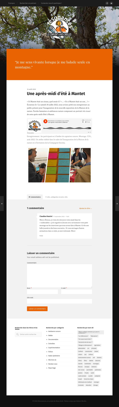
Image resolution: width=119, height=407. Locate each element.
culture (80, 354)
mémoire (94, 366)
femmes (99, 357)
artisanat (93, 348)
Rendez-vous (52, 364)
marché (80, 363)
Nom (29, 288)
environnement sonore (84, 357)
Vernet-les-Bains (88, 379)
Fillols (80, 360)
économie (81, 385)
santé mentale (82, 376)
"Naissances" (94, 336)
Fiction (50, 352)
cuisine (96, 351)
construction (88, 351)
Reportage (52, 368)
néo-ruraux (81, 370)
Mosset (80, 366)
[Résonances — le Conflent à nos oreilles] (59, 27)
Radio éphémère (54, 356)
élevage (96, 385)
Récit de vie (52, 360)
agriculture (97, 345)
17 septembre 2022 (61, 216)
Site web (30, 297)
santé (92, 373)
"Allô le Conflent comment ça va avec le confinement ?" (88, 332)
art (88, 348)
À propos (11, 3)
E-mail (64, 288)
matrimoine (88, 363)
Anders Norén (81, 401)
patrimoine (98, 370)
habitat (91, 360)
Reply (41, 236)
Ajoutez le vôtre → (85, 208)
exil (94, 357)
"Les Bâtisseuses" (83, 336)
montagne (96, 363)
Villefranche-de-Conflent (85, 382)
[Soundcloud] (111, 3)
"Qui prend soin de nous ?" (85, 342)
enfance (91, 354)
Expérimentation (54, 348)
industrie (97, 360)
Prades (87, 373)
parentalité (90, 370)
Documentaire (53, 339)
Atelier (50, 335)
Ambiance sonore (54, 331)
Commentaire (31, 263)
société (90, 376)
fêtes (85, 360)
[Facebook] (107, 3)
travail (80, 379)
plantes (80, 373)
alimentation (81, 348)
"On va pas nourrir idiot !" (85, 339)
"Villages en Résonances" (85, 345)
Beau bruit (59, 401)
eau (85, 354)
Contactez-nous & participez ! (51, 3)
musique (87, 366)
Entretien (51, 343)
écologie (96, 382)
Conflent (80, 351)
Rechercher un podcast (28, 3)
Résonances (42, 401)
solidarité (97, 376)
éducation (88, 385)
